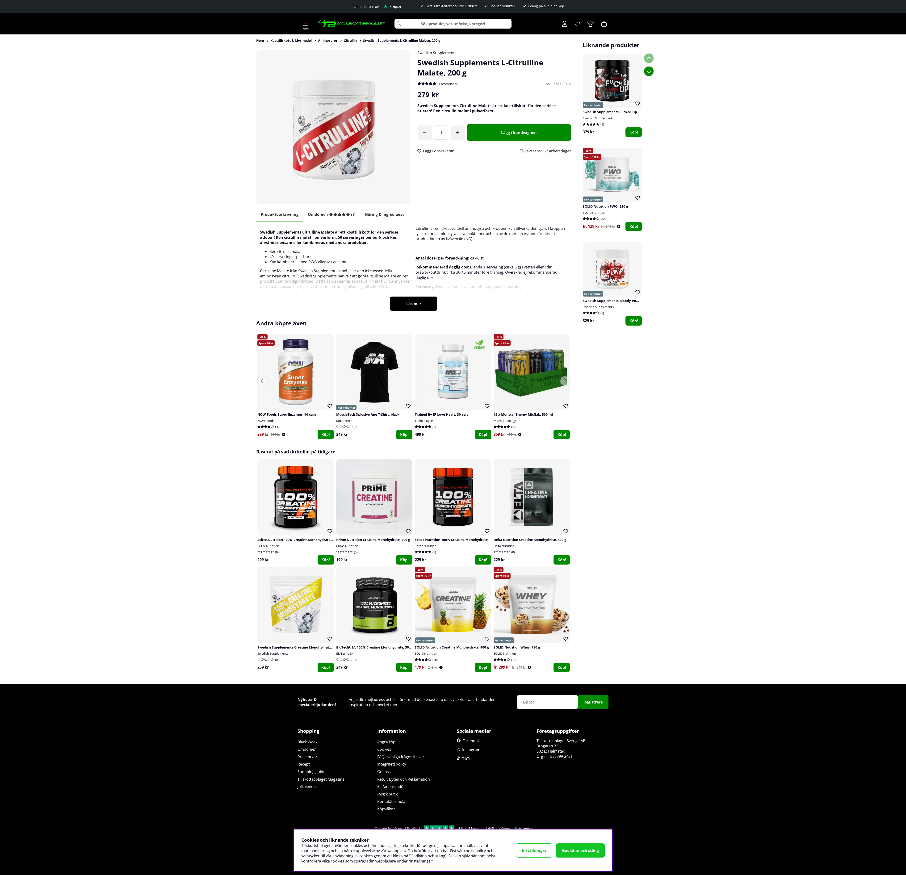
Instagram (471, 749)
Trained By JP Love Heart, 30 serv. (442, 414)
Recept (304, 764)
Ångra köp (386, 742)
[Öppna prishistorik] (618, 226)
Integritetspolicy (391, 764)
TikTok (468, 758)
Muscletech (344, 421)
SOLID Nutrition (594, 212)
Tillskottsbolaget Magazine (321, 779)
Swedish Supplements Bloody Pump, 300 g (617, 300)
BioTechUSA (344, 653)
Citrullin (350, 40)
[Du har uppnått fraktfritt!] (425, 133)
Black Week (307, 742)
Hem (260, 40)
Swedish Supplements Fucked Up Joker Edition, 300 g (626, 112)
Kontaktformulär (392, 801)
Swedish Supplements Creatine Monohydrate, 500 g (299, 647)
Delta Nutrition (504, 546)
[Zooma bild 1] (333, 127)
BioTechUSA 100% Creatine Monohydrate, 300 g (375, 647)
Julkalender (307, 786)
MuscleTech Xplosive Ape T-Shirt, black (367, 414)
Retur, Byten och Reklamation (403, 779)
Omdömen (307, 749)
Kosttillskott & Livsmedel (291, 40)
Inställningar (534, 850)
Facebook (471, 740)
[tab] (331, 214)
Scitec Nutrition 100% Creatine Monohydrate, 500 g (299, 539)
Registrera (593, 702)
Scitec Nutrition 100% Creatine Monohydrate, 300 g (456, 539)
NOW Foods (265, 421)
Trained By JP (424, 421)
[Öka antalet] (458, 133)
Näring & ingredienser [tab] (385, 214)
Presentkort (308, 756)
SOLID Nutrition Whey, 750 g (517, 647)
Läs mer (413, 303)
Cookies (384, 749)
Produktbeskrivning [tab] (279, 214)
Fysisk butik (387, 794)
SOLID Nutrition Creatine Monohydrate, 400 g (452, 647)
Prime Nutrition (347, 546)
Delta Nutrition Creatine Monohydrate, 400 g (530, 539)
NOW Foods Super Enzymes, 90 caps (286, 414)
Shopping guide (311, 771)
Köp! (633, 132)
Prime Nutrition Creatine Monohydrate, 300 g (373, 539)
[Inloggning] (564, 24)
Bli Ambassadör (391, 786)
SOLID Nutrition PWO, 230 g (605, 206)
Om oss (384, 771)
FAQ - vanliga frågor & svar (400, 756)
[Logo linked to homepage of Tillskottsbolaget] (351, 23)
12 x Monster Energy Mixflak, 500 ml (523, 414)
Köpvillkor (386, 809)
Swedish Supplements (437, 52)
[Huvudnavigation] (306, 24)
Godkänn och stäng (580, 850)
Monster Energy (505, 421)
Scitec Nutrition (268, 546)
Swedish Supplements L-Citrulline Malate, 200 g (401, 40)
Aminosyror (327, 40)
